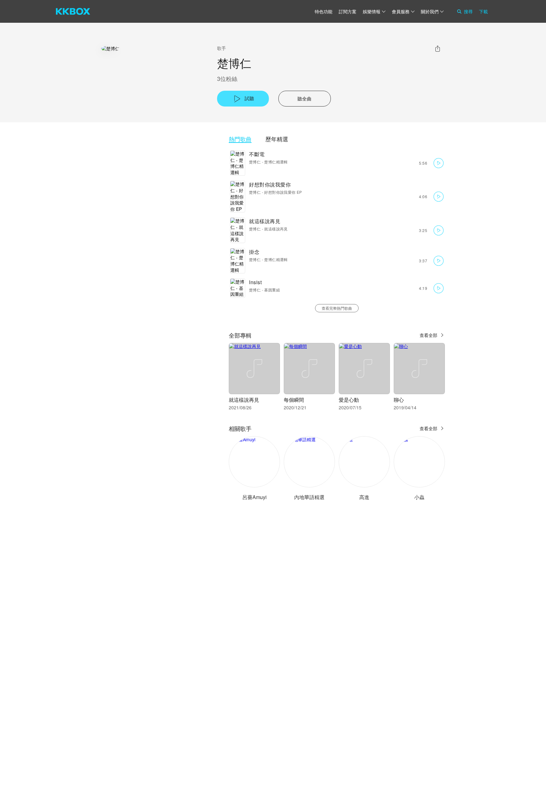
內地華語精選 (309, 497)
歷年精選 (276, 139)
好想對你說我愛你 (270, 184)
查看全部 (428, 335)
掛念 (254, 251)
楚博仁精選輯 (276, 161)
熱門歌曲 (240, 139)
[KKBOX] (73, 11)
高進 (364, 497)
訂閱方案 (347, 11)
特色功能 (323, 11)
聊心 (399, 399)
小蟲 (419, 497)
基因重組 (272, 289)
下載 (483, 11)
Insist (255, 282)
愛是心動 (349, 399)
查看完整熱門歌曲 (337, 308)
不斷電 (257, 154)
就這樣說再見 (264, 221)
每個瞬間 (294, 399)
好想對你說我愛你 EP (283, 192)
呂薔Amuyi (254, 497)
